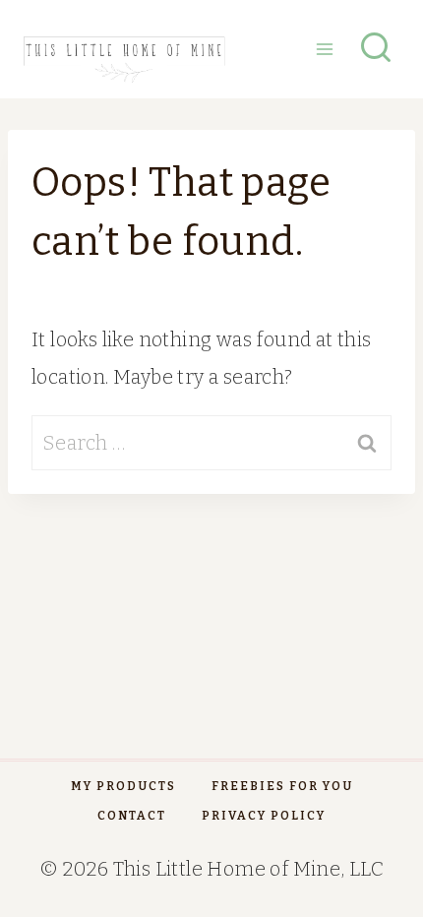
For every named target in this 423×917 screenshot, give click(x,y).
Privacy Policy (264, 816)
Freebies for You (282, 786)
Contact (131, 816)
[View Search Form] (375, 49)
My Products (123, 786)
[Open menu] (324, 48)
